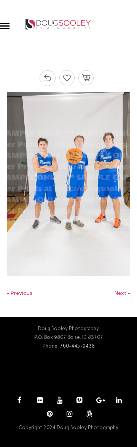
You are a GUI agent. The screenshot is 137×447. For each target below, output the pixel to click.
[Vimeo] (78, 401)
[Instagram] (68, 414)
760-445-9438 (77, 346)
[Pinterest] (48, 414)
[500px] (88, 414)
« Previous (19, 293)
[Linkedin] (118, 401)
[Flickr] (38, 401)
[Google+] (98, 401)
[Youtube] (58, 401)
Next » (122, 293)
